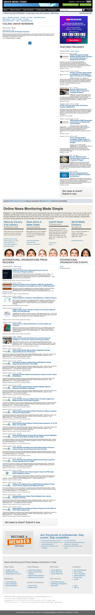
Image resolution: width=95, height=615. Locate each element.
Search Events (32, 585)
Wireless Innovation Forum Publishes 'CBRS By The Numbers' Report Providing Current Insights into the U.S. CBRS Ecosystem (34, 285)
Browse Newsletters (11, 585)
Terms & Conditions (79, 574)
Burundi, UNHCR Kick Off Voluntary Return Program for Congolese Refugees (79, 90)
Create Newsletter (11, 582)
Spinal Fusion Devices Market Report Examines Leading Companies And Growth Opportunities (34, 412)
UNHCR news (13, 201)
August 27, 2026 (12, 268)
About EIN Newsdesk (80, 570)
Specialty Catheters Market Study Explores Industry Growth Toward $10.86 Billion (34, 375)
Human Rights (27, 319)
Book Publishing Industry (17, 305)
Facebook (19, 598)
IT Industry (14, 293)
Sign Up (76, 587)
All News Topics (10, 570)
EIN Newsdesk (20, 596)
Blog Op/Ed (54, 585)
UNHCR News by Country (10, 239)
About (5, 10)
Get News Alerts (41, 10)
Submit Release (85, 5)
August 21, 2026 (69, 104)
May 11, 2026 (69, 87)
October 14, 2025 (69, 71)
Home (4, 17)
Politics (70, 116)
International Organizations (23, 293)
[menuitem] (14, 572)
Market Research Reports (36, 577)
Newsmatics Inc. (8, 600)
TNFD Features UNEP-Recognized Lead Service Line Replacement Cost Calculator (81, 121)
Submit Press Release (34, 570)
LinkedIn (25, 598)
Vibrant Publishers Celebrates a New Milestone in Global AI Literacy (34, 298)
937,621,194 (42, 13)
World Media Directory (39, 17)
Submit (72, 51)
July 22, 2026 (69, 136)
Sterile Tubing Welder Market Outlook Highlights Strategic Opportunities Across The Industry (31, 351)
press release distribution (40, 596)
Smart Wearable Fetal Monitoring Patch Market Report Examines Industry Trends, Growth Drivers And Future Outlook (33, 448)
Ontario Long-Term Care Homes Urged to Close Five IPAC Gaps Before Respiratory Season (33, 472)
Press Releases (52, 10)
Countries (23, 17)
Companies (27, 280)
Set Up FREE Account (70, 5)
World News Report (9, 246)
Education (19, 479)
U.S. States (30, 17)
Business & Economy (34, 346)
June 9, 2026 (69, 53)
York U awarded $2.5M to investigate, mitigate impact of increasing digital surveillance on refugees (80, 140)
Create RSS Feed (30, 242)
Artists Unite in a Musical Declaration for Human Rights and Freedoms (32, 324)
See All (77, 51)
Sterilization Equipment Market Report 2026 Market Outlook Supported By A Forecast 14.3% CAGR (32, 363)
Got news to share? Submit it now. (72, 192)
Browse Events (32, 587)
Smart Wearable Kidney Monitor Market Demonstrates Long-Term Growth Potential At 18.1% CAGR (34, 460)
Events (50, 244)
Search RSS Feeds (56, 572)
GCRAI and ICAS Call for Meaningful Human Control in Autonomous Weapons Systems (30, 271)
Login (75, 585)
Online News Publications (10, 244)
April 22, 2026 (69, 155)
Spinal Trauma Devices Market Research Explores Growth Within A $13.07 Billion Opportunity (34, 509)
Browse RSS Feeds (57, 574)
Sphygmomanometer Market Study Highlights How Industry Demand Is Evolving (32, 497)
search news (21, 201)
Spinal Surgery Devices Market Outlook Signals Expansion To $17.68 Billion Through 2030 (35, 424)
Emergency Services (26, 358)
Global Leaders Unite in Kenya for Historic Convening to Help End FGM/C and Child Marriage (34, 310)
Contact (89, 10)
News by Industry (28, 10)
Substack (31, 598)
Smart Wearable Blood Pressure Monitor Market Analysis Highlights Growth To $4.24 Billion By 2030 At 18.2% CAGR (35, 436)
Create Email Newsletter (32, 240)
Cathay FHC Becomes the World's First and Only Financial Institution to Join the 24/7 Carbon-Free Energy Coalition (31, 339)
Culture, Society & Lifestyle (17, 319)
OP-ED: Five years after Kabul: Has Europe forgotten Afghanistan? (74, 106)
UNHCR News (6, 19)
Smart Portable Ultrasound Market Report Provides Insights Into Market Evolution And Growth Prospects (33, 399)
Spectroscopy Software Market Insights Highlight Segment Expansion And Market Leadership (32, 387)
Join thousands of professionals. (59, 535)
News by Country (15, 10)
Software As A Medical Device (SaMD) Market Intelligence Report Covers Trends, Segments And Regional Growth (34, 485)
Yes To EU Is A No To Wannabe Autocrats (16, 32)
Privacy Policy (78, 577)
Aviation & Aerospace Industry (18, 280)
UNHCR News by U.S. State (11, 240)
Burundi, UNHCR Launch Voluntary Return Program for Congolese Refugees (79, 158)
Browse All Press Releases (36, 575)
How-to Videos (78, 572)
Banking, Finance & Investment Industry (20, 346)
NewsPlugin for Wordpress (59, 584)
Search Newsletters (11, 584)
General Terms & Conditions (38, 602)
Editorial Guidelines (79, 575)
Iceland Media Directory (27, 20)
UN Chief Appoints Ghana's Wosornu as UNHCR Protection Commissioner (80, 174)
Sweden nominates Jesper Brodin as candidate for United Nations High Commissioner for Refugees (81, 74)
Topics (13, 19)
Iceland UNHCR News (8, 20)
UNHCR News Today (15, 1)
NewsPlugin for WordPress (33, 244)
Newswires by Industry (13, 17)
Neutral (19, 38)
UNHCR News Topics (9, 242)
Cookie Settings (58, 602)
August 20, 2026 (69, 119)
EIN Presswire (52, 242)
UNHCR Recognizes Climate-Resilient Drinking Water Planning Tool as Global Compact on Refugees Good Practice (81, 57)
